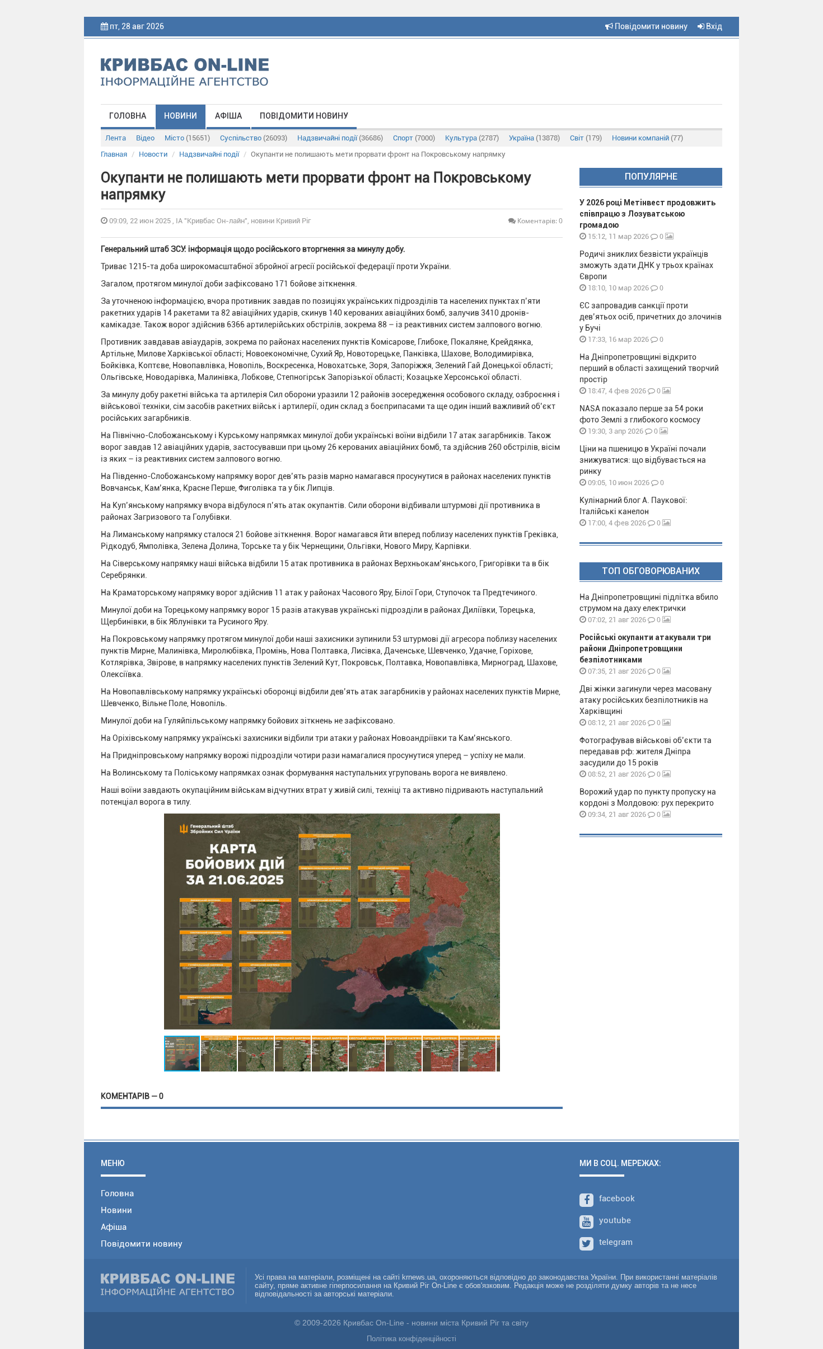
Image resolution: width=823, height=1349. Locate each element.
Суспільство (253, 138)
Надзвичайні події (340, 138)
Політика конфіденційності (411, 1338)
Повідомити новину (650, 26)
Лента (115, 138)
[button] (490, 924)
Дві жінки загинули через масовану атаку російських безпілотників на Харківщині (645, 700)
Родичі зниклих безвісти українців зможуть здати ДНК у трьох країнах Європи (646, 265)
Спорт (414, 138)
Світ (586, 138)
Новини (180, 115)
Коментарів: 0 (539, 220)
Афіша (228, 115)
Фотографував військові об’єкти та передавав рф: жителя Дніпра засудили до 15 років (645, 751)
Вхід (713, 26)
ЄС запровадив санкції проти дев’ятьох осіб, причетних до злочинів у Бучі (650, 316)
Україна (534, 138)
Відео (145, 138)
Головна (127, 115)
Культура (472, 138)
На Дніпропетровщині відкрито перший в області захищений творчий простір (649, 368)
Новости (153, 154)
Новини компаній (647, 138)
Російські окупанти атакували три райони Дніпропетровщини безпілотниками (645, 648)
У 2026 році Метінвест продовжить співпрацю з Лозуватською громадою (647, 213)
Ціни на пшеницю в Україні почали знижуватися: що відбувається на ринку (642, 460)
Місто (187, 138)
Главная (114, 154)
